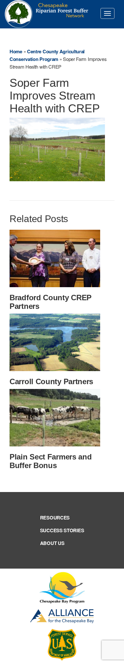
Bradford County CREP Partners (51, 301)
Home (16, 51)
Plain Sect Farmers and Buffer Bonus (51, 460)
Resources (55, 517)
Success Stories (62, 530)
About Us (52, 543)
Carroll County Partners (51, 381)
